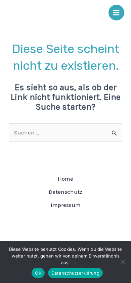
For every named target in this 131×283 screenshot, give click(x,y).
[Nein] (122, 262)
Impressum (66, 205)
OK (38, 273)
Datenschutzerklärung (75, 273)
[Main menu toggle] (116, 13)
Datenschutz (65, 191)
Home (65, 178)
